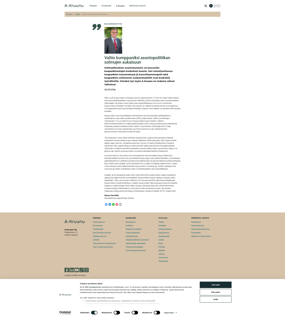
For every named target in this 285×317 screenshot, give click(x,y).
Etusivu (69, 14)
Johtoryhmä (163, 257)
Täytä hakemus (99, 222)
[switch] (117, 312)
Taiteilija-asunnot (99, 236)
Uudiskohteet (98, 229)
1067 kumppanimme (93, 287)
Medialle (161, 250)
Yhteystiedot (163, 261)
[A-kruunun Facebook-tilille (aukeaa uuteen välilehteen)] (67, 269)
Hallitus (161, 254)
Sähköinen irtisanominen (201, 236)
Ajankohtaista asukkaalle (136, 243)
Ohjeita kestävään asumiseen (137, 239)
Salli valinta (215, 292)
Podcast (161, 247)
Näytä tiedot (169, 313)
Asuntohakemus (197, 225)
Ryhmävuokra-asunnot (102, 232)
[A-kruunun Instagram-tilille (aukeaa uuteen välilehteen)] (88, 269)
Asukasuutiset (164, 236)
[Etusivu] (74, 6)
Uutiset (161, 239)
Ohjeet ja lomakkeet (133, 229)
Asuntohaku (196, 232)
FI (211, 6)
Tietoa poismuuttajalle (134, 247)
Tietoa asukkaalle (133, 232)
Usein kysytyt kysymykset (103, 247)
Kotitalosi (129, 225)
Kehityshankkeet (165, 229)
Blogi (77, 14)
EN (215, 6)
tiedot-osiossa (150, 306)
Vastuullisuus (163, 232)
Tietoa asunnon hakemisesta (104, 243)
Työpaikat (162, 225)
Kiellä (216, 299)
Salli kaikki (216, 285)
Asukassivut (130, 222)
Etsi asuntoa (98, 225)
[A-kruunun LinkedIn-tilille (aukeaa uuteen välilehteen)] (71, 269)
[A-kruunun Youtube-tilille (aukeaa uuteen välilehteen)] (76, 269)
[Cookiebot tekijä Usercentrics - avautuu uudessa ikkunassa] (65, 312)
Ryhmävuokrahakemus (200, 229)
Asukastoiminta (132, 236)
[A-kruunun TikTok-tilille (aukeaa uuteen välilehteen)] (81, 269)
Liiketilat (96, 239)
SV (219, 6)
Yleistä (161, 222)
